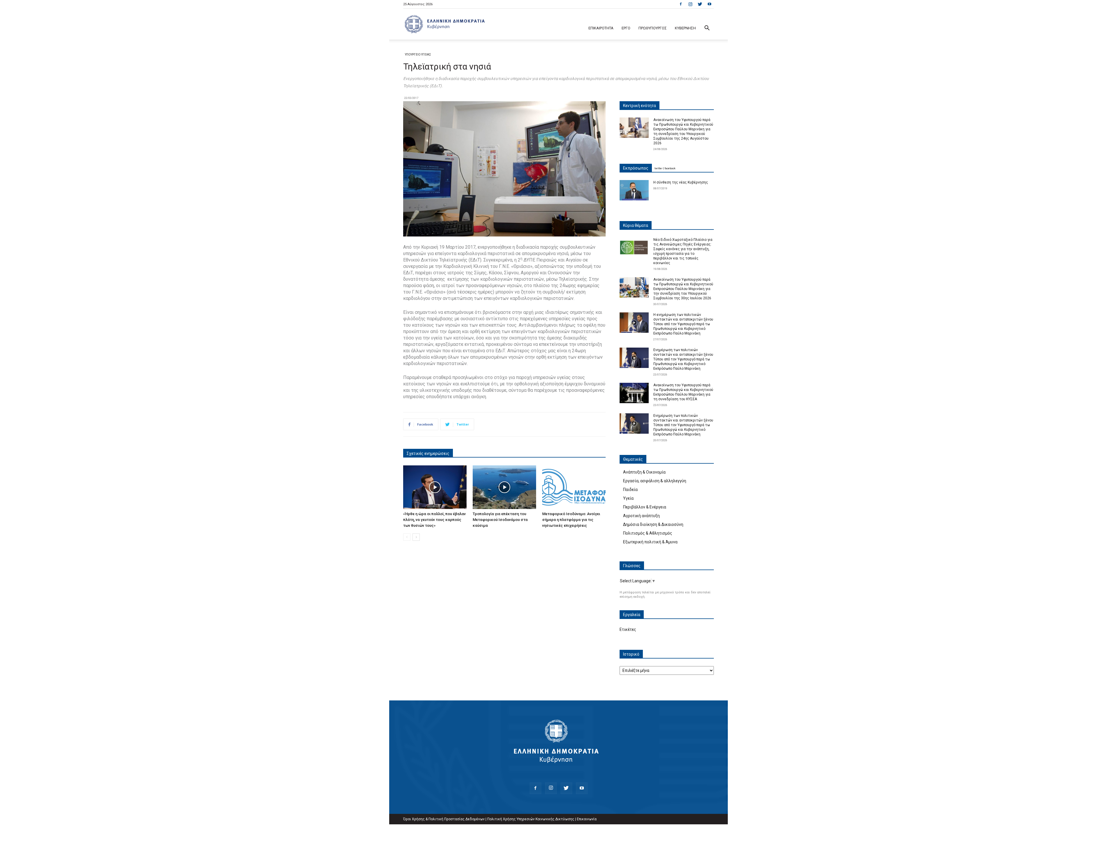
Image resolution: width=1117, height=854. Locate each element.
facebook (670, 168)
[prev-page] (406, 537)
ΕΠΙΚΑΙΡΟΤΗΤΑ (600, 28)
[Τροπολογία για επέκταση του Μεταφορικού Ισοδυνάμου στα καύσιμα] (504, 487)
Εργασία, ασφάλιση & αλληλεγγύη (654, 480)
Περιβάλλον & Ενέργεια (644, 507)
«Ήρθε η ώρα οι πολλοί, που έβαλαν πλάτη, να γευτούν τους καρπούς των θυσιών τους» (434, 520)
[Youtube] (709, 4)
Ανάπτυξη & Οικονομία (644, 472)
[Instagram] (690, 4)
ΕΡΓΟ (626, 28)
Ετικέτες (628, 629)
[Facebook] (680, 4)
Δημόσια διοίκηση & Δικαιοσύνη (653, 524)
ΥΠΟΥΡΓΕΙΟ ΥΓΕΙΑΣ (418, 54)
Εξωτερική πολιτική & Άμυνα (650, 542)
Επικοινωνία (587, 819)
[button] (707, 28)
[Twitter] (700, 4)
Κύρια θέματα (635, 225)
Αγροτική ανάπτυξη (641, 515)
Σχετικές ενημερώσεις (428, 453)
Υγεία (628, 498)
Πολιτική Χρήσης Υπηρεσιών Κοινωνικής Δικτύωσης (530, 819)
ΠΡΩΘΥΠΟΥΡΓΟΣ (652, 28)
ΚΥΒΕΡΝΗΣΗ (685, 28)
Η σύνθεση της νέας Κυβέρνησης (680, 182)
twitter (658, 168)
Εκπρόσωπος (635, 168)
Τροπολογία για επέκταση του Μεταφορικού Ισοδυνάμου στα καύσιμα (500, 520)
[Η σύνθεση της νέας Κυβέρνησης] (634, 190)
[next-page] (416, 537)
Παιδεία (630, 489)
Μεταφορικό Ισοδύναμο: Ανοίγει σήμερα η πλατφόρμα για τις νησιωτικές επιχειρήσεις (571, 520)
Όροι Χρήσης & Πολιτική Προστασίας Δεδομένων (444, 819)
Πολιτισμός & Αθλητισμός (647, 533)
